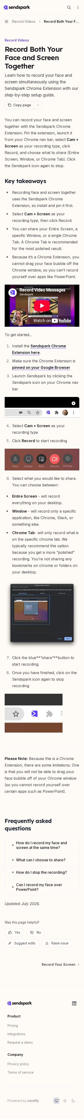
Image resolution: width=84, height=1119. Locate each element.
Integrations (16, 1034)
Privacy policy (18, 1064)
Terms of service (20, 1072)
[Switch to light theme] (65, 1100)
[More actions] (78, 7)
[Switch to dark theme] (73, 1100)
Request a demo (20, 1042)
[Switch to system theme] (56, 1100)
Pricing (12, 1025)
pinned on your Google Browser (41, 367)
